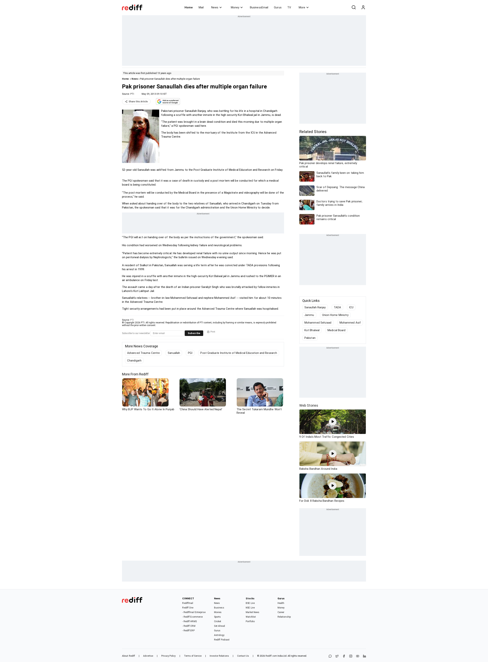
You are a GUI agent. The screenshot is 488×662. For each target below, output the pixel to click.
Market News (252, 612)
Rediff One (187, 607)
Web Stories (308, 405)
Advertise (148, 656)
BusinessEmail (259, 7)
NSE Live (250, 607)
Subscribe (194, 333)
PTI (132, 94)
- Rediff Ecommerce (192, 617)
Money (235, 7)
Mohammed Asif (350, 322)
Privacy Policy (168, 656)
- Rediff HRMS (189, 621)
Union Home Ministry (335, 315)
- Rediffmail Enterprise (193, 612)
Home (189, 7)
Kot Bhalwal (311, 330)
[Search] (353, 7)
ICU (351, 307)
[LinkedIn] (364, 656)
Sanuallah (174, 353)
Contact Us (243, 656)
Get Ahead (219, 626)
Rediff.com (271, 656)
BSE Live (250, 603)
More (302, 7)
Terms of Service (193, 656)
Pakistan (309, 338)
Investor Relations (219, 656)
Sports (217, 617)
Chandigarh (134, 360)
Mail (201, 7)
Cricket (217, 621)
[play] (332, 422)
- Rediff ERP (188, 630)
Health (281, 603)
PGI (190, 353)
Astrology (219, 635)
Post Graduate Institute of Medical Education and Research (238, 353)
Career (281, 612)
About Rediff (128, 656)
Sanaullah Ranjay (315, 307)
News (214, 7)
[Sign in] (363, 7)
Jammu (309, 315)
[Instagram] (350, 656)
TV (289, 7)
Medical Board (336, 330)
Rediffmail (187, 603)
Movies (218, 612)
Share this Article (138, 101)
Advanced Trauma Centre (143, 353)
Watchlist (251, 617)
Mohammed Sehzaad (317, 322)
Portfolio (250, 621)
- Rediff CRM (188, 626)
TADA (337, 307)
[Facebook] (343, 656)
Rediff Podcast (222, 639)
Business (219, 607)
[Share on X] (337, 656)
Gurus (278, 7)
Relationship (284, 617)
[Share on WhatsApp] (330, 656)
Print (212, 331)
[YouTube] (357, 656)
